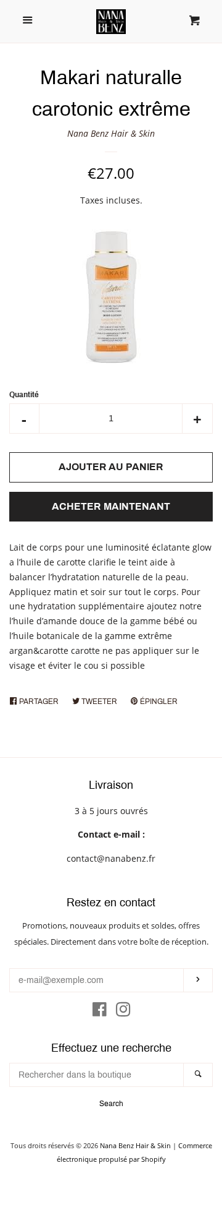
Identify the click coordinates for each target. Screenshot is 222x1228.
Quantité (24, 394)
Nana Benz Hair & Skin (111, 133)
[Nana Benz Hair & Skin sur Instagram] (123, 1012)
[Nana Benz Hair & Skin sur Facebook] (99, 1012)
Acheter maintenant (111, 506)
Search (111, 1103)
